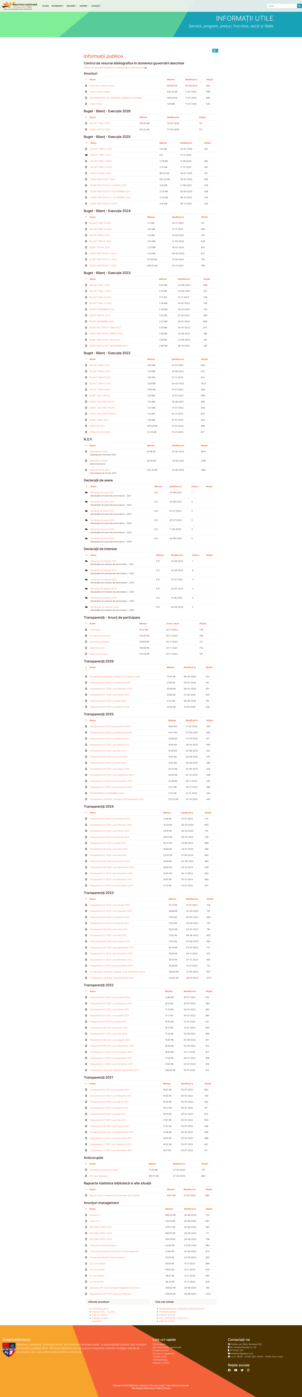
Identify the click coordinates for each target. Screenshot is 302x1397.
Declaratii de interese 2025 (103, 598)
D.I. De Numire (97, 1281)
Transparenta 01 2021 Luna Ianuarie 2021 (110, 1089)
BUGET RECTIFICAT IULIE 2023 (105, 339)
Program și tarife (100, 1318)
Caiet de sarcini (97, 648)
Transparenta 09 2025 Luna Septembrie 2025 (112, 775)
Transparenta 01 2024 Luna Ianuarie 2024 (110, 818)
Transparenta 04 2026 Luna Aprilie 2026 (109, 694)
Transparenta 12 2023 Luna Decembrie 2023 (111, 965)
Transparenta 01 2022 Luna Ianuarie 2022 (110, 997)
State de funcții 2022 (100, 470)
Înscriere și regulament (164, 1353)
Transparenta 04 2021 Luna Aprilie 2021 (109, 1108)
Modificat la (191, 79)
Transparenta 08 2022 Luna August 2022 (110, 1040)
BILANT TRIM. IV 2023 (101, 303)
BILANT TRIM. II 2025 (101, 161)
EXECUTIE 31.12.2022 (100, 432)
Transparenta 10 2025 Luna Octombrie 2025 (111, 781)
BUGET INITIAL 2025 (100, 173)
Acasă (45, 6)
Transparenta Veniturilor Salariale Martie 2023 (112, 978)
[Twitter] (242, 1370)
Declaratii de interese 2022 (103, 570)
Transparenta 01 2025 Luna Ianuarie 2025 (110, 726)
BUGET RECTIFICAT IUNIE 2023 (105, 327)
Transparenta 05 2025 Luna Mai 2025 (108, 750)
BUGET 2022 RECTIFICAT (102, 401)
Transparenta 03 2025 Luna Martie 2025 (109, 738)
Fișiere (194, 486)
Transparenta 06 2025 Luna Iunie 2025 (108, 756)
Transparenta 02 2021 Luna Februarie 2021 (110, 1096)
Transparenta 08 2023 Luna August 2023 (110, 941)
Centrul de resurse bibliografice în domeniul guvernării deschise (114, 67)
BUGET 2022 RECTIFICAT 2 (103, 414)
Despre (83, 6)
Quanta (159, 1388)
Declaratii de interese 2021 (103, 561)
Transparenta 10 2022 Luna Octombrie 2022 (111, 1052)
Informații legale (160, 1360)
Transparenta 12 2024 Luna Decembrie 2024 (111, 885)
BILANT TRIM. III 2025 (101, 167)
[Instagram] (248, 1370)
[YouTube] (235, 1370)
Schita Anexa (96, 104)
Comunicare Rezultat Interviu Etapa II (107, 1257)
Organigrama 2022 (99, 451)
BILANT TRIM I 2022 (100, 365)
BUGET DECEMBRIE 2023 (102, 309)
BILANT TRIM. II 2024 (100, 223)
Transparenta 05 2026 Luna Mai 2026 (108, 701)
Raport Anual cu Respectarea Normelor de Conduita (115, 1195)
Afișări (209, 79)
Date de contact (99, 1315)
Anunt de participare (99, 641)
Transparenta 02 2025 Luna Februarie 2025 (111, 732)
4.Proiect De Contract (100, 635)
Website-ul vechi (161, 1363)
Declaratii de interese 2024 (103, 588)
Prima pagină (159, 1344)
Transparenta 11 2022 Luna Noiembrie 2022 (111, 1058)
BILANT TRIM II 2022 (100, 371)
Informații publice (103, 56)
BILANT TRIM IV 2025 (101, 149)
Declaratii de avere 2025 (102, 529)
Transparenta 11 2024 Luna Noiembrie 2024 (111, 879)
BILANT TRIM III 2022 (100, 377)
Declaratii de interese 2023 (103, 579)
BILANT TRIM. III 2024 (100, 229)
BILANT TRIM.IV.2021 (100, 389)
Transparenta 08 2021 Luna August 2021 (109, 1126)
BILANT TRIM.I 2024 (100, 235)
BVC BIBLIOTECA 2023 (101, 1233)
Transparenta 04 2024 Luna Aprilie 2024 (109, 837)
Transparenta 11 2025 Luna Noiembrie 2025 (111, 787)
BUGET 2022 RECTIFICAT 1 (103, 407)
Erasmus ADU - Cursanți (103, 1311)
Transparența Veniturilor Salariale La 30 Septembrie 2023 (117, 971)
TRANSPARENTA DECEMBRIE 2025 (107, 793)
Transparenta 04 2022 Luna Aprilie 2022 (109, 1015)
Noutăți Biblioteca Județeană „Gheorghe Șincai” (182, 1308)
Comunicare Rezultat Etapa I (103, 1245)
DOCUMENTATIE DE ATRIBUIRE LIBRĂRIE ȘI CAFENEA (116, 98)
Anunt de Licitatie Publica (102, 85)
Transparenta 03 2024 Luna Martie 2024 (109, 831)
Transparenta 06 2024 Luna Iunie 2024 (109, 849)
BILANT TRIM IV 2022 (100, 383)
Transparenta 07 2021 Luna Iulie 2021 (108, 1120)
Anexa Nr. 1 (95, 1215)
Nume (93, 79)
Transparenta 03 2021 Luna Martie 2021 (109, 1102)
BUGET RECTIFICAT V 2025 (103, 203)
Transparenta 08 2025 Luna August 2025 (110, 769)
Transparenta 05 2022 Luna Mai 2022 (108, 1021)
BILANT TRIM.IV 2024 (100, 241)
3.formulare (95, 629)
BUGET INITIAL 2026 (100, 129)
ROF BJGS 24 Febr (98, 460)
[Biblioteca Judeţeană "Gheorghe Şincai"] (19, 5)
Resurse (71, 6)
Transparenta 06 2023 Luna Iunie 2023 (109, 929)
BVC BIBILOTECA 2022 (101, 1227)
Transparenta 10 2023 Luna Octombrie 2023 (111, 953)
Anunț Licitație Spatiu (100, 91)
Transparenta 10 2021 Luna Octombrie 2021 (111, 1138)
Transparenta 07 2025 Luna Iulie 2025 (108, 763)
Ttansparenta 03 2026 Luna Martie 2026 (109, 707)
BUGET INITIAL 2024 (100, 247)
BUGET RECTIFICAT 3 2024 (103, 265)
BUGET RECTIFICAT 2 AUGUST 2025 (108, 185)
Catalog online (160, 1356)
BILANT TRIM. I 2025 (100, 155)
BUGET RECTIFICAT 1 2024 (103, 253)
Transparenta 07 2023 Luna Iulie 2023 (108, 935)
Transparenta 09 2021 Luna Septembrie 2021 (111, 1132)
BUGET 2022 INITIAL (100, 395)
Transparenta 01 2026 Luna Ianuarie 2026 (110, 682)
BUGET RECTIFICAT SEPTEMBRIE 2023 (109, 345)
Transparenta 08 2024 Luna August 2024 (110, 861)
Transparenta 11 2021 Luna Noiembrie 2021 (110, 1144)
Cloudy (167, 1388)
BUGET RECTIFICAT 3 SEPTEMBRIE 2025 (110, 191)
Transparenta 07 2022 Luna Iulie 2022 (108, 1033)
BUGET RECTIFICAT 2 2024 (103, 259)
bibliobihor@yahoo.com (242, 1353)
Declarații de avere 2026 (102, 538)
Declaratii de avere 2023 (102, 511)
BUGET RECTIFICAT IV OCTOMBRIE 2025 (110, 197)
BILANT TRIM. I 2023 (100, 285)
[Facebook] (229, 1370)
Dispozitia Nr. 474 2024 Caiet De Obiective (110, 1294)
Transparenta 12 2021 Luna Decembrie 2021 (111, 1150)
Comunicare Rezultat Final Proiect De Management (114, 1251)
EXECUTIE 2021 (97, 426)
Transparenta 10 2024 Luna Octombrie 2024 (111, 873)
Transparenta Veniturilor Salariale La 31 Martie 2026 (115, 676)
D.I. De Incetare (97, 1275)
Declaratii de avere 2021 (102, 492)
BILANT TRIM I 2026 (100, 123)
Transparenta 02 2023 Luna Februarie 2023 (111, 911)
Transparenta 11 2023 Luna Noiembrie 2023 (111, 959)
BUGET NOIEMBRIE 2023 (102, 321)
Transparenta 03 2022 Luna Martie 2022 (109, 1009)
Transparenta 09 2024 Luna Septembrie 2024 (112, 867)
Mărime (171, 79)
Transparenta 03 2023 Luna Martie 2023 (109, 917)
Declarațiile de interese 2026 (104, 607)
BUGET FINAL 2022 (99, 420)
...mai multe (95, 1321)
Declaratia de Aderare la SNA (104, 1170)
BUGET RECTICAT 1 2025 (102, 179)
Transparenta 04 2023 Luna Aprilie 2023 (109, 923)
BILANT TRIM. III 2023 (100, 297)
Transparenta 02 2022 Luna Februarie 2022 (111, 1003)
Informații (57, 6)
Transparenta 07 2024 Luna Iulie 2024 (108, 855)
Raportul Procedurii (99, 654)
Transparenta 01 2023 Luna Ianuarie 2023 (110, 905)
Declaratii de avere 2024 (102, 520)
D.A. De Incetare (97, 1263)
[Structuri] (215, 50)
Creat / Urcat (172, 623)
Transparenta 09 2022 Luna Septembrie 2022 (112, 1046)
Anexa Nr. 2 (95, 1221)
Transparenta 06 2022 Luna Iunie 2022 (109, 1027)
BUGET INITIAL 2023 (100, 315)
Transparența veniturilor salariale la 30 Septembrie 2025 (117, 799)
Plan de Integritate (98, 1176)
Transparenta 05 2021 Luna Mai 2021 (108, 1114)
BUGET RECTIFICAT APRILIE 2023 (106, 333)
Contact (95, 6)
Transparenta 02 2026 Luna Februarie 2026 (111, 688)
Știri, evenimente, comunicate (173, 1318)
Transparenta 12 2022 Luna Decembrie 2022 (111, 1064)
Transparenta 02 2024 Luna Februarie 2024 (111, 825)
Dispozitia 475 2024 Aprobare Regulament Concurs (114, 1287)
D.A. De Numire (97, 1269)
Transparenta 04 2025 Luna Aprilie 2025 (109, 744)
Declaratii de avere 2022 (102, 501)
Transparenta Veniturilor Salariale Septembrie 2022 (114, 1070)
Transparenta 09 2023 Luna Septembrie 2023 (112, 947)
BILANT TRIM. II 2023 (100, 291)
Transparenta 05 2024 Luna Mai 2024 (108, 843)
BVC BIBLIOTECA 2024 (101, 1239)
